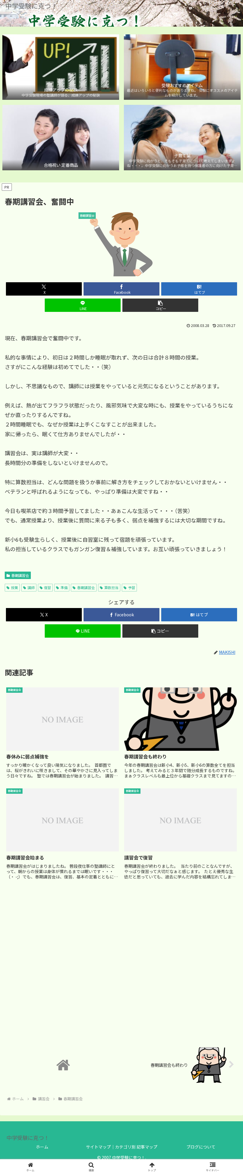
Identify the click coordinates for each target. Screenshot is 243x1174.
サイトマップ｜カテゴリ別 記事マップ (121, 1147)
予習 (131, 587)
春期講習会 (20, 575)
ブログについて (200, 1147)
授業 (14, 587)
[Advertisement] (121, 963)
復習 (47, 587)
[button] (160, 305)
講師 (31, 587)
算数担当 (111, 587)
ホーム (42, 1147)
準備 (64, 587)
